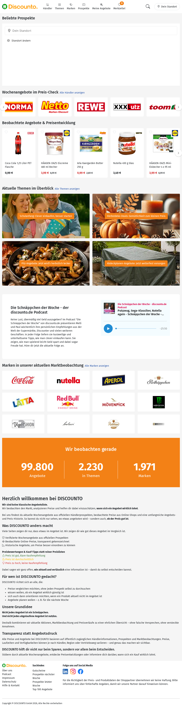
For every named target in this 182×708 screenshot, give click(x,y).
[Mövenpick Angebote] (113, 402)
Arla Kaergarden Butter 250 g (90, 165)
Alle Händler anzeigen (72, 92)
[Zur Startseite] (22, 6)
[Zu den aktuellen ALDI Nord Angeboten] (163, 107)
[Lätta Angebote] (23, 402)
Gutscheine (39, 670)
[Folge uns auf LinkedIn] (65, 671)
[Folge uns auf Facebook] (80, 671)
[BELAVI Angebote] (68, 424)
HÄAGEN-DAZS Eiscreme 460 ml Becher (54, 165)
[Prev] (3, 107)
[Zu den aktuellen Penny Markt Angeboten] (19, 107)
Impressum (8, 678)
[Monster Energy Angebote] (158, 402)
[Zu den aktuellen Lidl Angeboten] (91, 107)
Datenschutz (9, 681)
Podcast (6, 674)
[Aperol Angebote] (113, 380)
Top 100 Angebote (42, 689)
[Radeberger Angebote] (113, 424)
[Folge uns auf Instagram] (73, 671)
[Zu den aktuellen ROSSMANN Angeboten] (55, 107)
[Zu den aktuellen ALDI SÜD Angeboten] (127, 107)
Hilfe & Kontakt (11, 685)
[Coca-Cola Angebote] (23, 380)
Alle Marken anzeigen (97, 365)
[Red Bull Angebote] (68, 402)
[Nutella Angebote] (68, 380)
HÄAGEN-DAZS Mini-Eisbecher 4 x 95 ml (160, 165)
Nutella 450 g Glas (123, 163)
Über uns (7, 670)
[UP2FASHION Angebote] (23, 424)
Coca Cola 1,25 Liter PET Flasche (18, 165)
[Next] (178, 107)
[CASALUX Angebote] (158, 424)
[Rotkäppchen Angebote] (158, 380)
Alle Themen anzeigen (67, 188)
